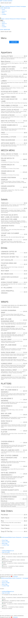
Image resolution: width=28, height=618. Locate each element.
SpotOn (16, 576)
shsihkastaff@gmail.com (8, 550)
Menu (3, 12)
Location (4, 14)
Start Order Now (5, 8)
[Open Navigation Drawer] (0, 17)
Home (3, 9)
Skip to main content (6, 0)
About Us (4, 11)
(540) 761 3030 (6, 552)
